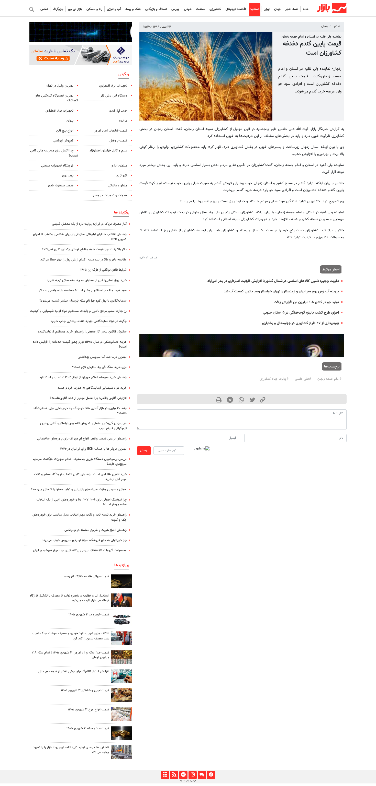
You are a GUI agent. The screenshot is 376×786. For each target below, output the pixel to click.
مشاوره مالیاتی (117, 185)
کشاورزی (215, 9)
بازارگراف (58, 9)
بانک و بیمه (133, 9)
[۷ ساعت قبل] (121, 657)
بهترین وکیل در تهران (59, 85)
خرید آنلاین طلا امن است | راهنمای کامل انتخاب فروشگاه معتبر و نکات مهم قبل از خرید (80, 477)
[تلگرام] (183, 775)
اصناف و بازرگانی (156, 9)
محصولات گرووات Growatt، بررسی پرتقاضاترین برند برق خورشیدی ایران (80, 550)
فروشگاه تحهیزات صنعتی (57, 165)
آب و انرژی (114, 9)
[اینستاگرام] (192, 775)
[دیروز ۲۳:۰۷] (121, 676)
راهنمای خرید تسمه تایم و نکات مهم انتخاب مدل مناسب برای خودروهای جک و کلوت (79, 517)
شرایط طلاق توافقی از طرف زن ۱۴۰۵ (103, 269)
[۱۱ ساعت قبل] (121, 695)
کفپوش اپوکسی (63, 140)
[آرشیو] (165, 775)
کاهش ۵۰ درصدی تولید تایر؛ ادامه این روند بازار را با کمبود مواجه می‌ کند (71, 750)
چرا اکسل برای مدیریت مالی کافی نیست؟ (54, 153)
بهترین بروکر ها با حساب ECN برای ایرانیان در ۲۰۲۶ (93, 448)
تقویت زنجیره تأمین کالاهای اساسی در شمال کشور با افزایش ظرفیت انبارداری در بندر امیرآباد (273, 281)
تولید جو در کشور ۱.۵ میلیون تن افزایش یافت (306, 302)
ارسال (144, 450)
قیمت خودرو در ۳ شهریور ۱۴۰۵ (89, 614)
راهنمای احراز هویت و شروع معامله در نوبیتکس (95, 530)
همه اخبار (291, 9)
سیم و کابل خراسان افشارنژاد (108, 150)
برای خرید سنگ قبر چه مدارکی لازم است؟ (99, 367)
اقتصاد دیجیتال (236, 9)
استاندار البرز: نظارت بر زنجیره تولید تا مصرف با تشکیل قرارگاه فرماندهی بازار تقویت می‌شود (69, 598)
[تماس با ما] (201, 775)
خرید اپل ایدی (118, 110)
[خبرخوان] (174, 775)
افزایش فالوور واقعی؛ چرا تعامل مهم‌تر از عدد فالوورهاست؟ (88, 398)
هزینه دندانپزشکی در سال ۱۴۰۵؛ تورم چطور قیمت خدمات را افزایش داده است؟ (80, 344)
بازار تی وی (75, 9)
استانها (254, 9)
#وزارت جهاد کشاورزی (274, 379)
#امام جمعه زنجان (329, 379)
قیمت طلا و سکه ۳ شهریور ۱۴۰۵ (88, 728)
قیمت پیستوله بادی (60, 185)
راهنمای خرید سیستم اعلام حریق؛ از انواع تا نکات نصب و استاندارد (83, 377)
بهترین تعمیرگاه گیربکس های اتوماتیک (56, 98)
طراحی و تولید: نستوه (188, 780)
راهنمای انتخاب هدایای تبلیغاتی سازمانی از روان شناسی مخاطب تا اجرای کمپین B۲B (80, 237)
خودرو (188, 9)
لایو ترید (121, 175)
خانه (305, 9)
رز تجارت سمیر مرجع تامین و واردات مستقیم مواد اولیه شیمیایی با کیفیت (78, 311)
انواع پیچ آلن (64, 130)
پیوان (70, 120)
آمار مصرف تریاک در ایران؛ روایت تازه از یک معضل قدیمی (89, 224)
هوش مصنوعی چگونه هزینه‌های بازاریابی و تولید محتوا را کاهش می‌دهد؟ (79, 489)
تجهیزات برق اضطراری (113, 85)
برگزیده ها (121, 212)
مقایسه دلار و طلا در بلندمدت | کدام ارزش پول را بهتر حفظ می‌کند (83, 259)
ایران (267, 9)
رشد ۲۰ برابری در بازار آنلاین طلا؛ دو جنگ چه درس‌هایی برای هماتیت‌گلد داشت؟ (80, 411)
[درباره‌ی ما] (211, 775)
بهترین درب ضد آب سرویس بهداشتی (102, 357)
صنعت (200, 9)
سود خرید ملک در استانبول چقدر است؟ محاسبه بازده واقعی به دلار (83, 290)
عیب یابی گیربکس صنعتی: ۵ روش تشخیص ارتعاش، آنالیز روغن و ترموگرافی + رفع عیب (83, 426)
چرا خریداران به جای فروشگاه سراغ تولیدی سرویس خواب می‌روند (84, 540)
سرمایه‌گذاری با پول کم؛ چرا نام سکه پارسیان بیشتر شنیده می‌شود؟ (83, 300)
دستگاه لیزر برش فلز (114, 95)
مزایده (123, 120)
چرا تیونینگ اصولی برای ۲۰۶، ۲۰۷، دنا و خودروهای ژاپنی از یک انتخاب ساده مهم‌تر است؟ (82, 502)
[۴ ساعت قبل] (121, 600)
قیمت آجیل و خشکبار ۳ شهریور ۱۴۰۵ (85, 690)
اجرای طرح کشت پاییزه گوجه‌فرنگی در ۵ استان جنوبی (301, 313)
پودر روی (67, 175)
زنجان (324, 26)
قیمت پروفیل (118, 140)
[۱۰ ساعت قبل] (121, 733)
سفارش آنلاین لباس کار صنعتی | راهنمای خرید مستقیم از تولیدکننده (82, 331)
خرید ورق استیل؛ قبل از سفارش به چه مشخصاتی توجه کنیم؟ (87, 280)
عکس (44, 9)
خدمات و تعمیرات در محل (110, 195)
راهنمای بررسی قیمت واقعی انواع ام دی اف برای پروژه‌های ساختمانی (82, 438)
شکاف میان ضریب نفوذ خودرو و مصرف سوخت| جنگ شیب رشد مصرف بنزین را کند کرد (70, 636)
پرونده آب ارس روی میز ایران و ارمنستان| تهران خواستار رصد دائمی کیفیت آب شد (281, 291)
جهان (277, 9)
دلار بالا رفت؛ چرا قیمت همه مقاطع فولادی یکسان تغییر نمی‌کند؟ (84, 249)
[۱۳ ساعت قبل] (121, 638)
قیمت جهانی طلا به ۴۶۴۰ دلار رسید (86, 576)
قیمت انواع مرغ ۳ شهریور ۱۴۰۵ (88, 709)
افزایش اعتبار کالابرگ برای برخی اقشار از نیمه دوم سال (73, 671)
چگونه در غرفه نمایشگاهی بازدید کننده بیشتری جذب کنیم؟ (89, 321)
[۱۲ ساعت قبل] (121, 581)
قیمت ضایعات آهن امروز (110, 130)
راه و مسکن (94, 9)
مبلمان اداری (119, 165)
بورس (175, 9)
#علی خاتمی (303, 379)
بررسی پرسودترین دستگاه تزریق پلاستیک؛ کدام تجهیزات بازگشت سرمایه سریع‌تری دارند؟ (80, 462)
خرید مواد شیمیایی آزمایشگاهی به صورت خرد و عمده (92, 387)
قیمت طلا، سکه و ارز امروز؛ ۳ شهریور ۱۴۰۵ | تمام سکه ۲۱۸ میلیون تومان (70, 655)
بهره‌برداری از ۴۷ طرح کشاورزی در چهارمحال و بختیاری (300, 323)
